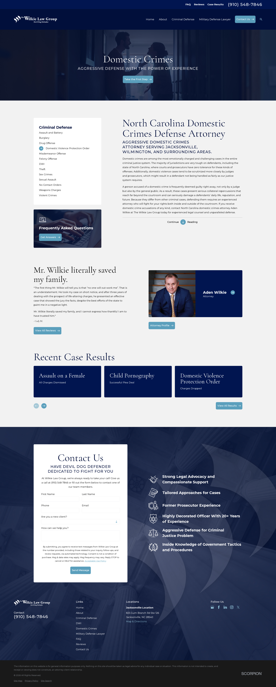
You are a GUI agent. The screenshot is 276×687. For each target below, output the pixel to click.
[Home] (35, 19)
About (79, 612)
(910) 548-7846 (245, 4)
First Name (48, 494)
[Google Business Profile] (212, 607)
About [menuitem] (163, 19)
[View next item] (44, 405)
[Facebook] (218, 607)
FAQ (188, 4)
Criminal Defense (86, 618)
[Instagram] (231, 607)
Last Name (88, 494)
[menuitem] (67, 132)
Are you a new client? (54, 516)
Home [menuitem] (150, 19)
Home (80, 607)
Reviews (199, 4)
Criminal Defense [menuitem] (183, 19)
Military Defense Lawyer (90, 633)
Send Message (80, 570)
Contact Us (82, 649)
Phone (45, 505)
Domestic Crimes (86, 628)
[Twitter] (238, 607)
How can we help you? (55, 528)
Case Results (215, 4)
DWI (78, 623)
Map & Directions (136, 621)
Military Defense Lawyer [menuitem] (215, 19)
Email (85, 505)
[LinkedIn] (225, 607)
